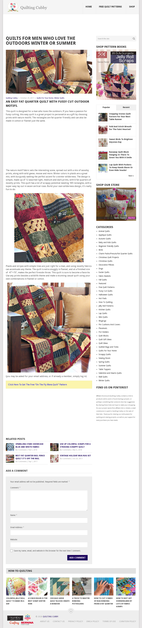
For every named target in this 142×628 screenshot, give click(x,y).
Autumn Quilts (105, 239)
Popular (106, 107)
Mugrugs (102, 321)
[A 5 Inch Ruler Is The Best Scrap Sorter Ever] (37, 587)
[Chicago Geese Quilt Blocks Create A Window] (59, 587)
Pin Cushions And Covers (109, 324)
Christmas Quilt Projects (109, 257)
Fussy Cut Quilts (105, 291)
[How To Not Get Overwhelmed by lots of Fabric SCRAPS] (125, 587)
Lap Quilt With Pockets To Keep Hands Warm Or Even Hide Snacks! (121, 167)
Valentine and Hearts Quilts (110, 373)
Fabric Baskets (105, 276)
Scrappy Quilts (105, 354)
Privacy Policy (75, 621)
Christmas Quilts (105, 261)
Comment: (15, 487)
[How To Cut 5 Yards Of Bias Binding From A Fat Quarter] (103, 587)
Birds (101, 250)
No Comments (21, 450)
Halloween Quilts (106, 295)
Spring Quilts (104, 362)
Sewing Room (104, 358)
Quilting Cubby (12, 98)
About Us (44, 621)
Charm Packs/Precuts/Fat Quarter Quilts (115, 253)
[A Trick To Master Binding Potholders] (82, 587)
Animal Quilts (104, 231)
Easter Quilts (104, 272)
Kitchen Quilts (104, 309)
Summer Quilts (105, 365)
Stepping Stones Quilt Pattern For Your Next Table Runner (120, 116)
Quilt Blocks (104, 336)
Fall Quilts (103, 280)
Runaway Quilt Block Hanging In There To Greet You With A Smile (120, 155)
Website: (13, 539)
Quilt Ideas (103, 343)
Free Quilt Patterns (110, 6)
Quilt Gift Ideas (105, 339)
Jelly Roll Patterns (106, 306)
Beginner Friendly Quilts (109, 246)
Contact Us (59, 621)
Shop (132, 6)
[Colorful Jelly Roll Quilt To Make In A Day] (16, 587)
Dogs (101, 268)
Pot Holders (104, 332)
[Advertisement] (56, 25)
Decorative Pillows (106, 265)
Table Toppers (105, 369)
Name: (13, 515)
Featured (102, 283)
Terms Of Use (109, 621)
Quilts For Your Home (45, 98)
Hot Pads (102, 298)
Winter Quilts (59, 98)
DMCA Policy (92, 621)
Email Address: (17, 527)
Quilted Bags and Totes (108, 347)
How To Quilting (105, 302)
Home (89, 6)
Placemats (103, 328)
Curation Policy (127, 621)
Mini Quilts (103, 317)
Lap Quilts (103, 313)
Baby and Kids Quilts (107, 242)
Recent (126, 107)
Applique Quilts (105, 235)
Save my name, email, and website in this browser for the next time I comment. (47, 551)
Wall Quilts (103, 377)
